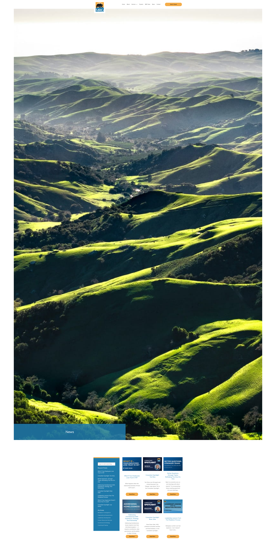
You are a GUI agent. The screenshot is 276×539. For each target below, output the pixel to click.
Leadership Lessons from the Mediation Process (106, 496)
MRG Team (147, 4)
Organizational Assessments (105, 515)
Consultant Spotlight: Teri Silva (106, 475)
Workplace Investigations (104, 512)
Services (134, 4)
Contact (158, 4)
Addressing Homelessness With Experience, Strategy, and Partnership (106, 486)
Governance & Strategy (104, 522)
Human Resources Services (105, 520)
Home (123, 4)
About (128, 4)
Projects (141, 4)
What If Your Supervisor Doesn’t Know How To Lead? (106, 500)
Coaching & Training (103, 525)
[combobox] (106, 464)
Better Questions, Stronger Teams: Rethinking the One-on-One (106, 480)
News (153, 4)
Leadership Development (104, 517)
